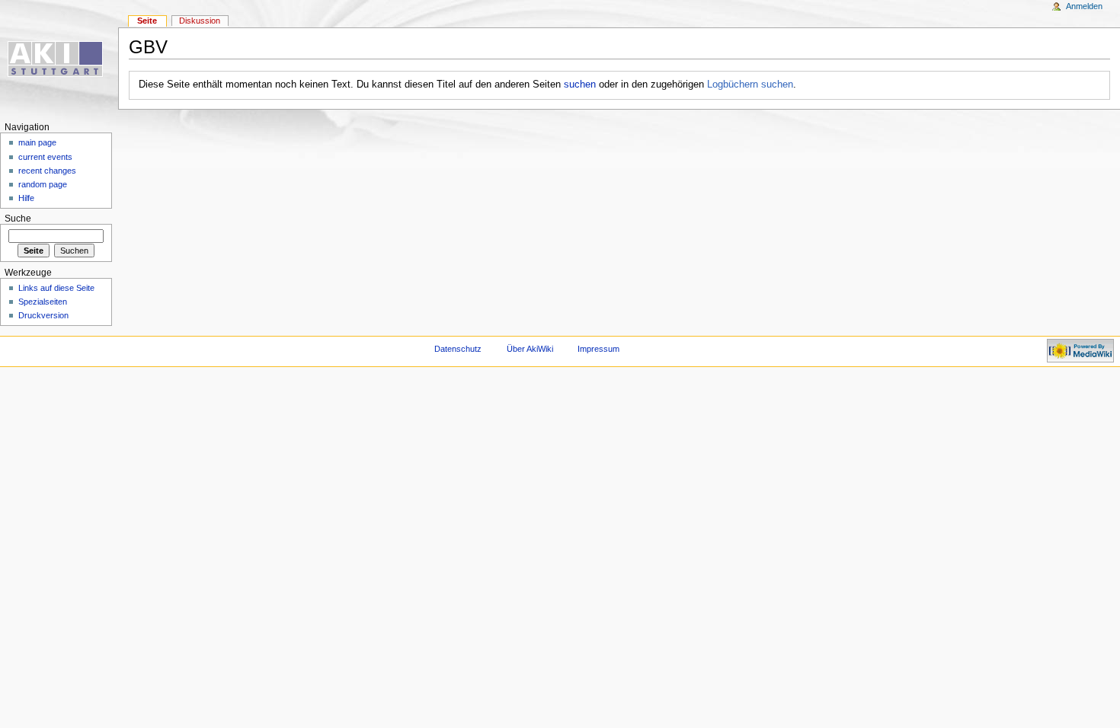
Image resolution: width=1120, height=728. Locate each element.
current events (45, 156)
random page (42, 184)
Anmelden (1084, 6)
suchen (580, 84)
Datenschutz (458, 348)
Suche (18, 218)
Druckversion (43, 315)
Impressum (598, 348)
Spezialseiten (42, 301)
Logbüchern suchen (750, 84)
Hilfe (26, 198)
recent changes (47, 170)
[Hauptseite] (59, 59)
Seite (147, 20)
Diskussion (199, 20)
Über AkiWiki (530, 348)
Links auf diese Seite (56, 287)
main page (37, 142)
